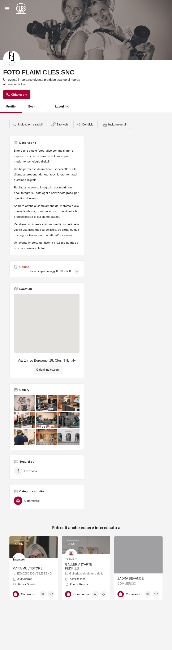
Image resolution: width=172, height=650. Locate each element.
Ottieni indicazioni (47, 369)
